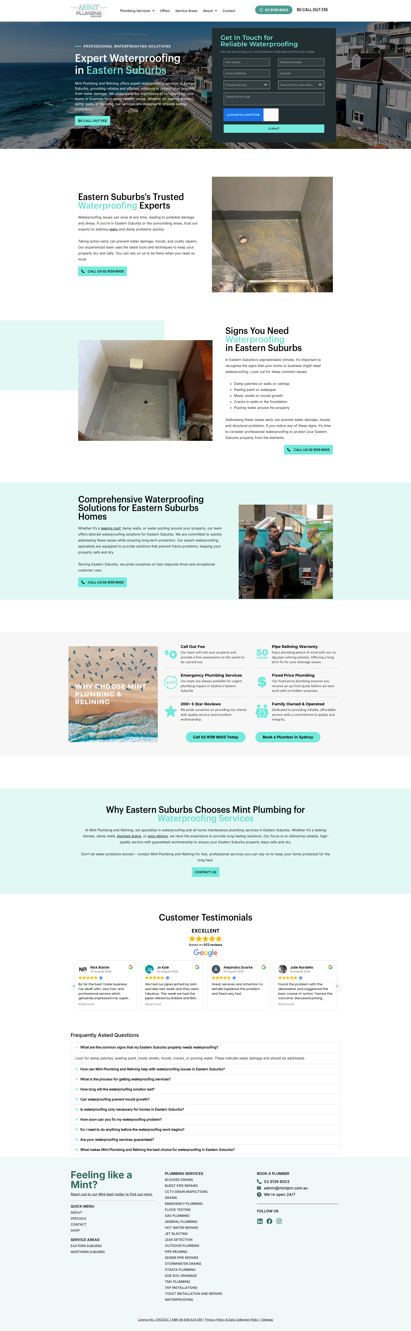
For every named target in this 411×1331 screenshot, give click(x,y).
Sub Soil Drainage (181, 1276)
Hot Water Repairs (181, 1228)
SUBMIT (274, 128)
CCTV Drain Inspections (186, 1192)
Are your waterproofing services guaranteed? (117, 1139)
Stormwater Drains (183, 1264)
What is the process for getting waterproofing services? (125, 1079)
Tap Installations (181, 1288)
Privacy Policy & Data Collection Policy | (233, 1319)
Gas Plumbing (177, 1216)
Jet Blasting (176, 1234)
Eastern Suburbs (86, 1246)
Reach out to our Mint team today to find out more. (112, 1194)
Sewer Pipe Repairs (181, 1258)
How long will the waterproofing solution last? (117, 1089)
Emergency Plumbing (184, 1204)
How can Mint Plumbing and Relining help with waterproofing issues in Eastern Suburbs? (152, 1069)
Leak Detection (178, 1240)
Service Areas (186, 11)
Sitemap (267, 1319)
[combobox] (247, 85)
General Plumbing (181, 1222)
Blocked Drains (179, 1180)
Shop (75, 1230)
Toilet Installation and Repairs (193, 1294)
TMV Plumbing (177, 1282)
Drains (171, 1198)
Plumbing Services (135, 11)
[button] (337, 986)
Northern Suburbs (88, 1252)
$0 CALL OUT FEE (312, 9)
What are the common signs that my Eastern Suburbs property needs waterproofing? (149, 1047)
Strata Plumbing (180, 1270)
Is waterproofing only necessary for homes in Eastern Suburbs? (132, 1109)
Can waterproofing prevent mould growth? (114, 1099)
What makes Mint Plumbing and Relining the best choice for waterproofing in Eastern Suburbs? (157, 1149)
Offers (165, 11)
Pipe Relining (176, 1252)
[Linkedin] (260, 1221)
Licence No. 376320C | (155, 1319)
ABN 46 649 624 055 (187, 1319)
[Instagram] (279, 1221)
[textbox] (243, 85)
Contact (228, 11)
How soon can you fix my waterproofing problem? (121, 1119)
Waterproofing (179, 1300)
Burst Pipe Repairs (181, 1186)
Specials (78, 1218)
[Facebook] (270, 1221)
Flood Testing (178, 1210)
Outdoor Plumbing (182, 1246)
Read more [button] (124, 1004)
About (208, 11)
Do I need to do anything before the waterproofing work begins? (132, 1129)
